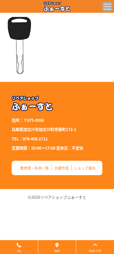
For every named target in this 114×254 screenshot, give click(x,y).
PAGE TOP (95, 251)
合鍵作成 (61, 167)
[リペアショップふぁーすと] (56, 7)
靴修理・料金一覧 (34, 167)
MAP (57, 251)
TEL (19, 251)
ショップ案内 (84, 167)
